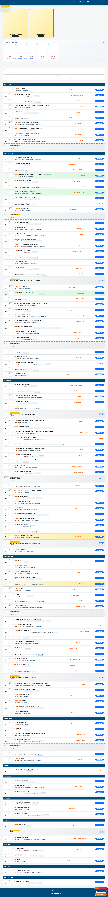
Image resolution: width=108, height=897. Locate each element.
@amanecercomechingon (46, 444)
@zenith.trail (29, 294)
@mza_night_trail (33, 754)
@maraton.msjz (29, 537)
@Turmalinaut (34, 872)
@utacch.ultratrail (36, 444)
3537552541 (28, 204)
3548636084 (35, 850)
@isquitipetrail (28, 235)
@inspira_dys (30, 269)
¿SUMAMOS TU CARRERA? (101, 891)
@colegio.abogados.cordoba (39, 364)
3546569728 (41, 685)
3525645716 (37, 439)
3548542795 (35, 741)
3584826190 (37, 793)
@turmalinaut (26, 872)
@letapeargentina (27, 803)
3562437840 (38, 274)
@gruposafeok (27, 386)
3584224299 (35, 456)
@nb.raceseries (28, 182)
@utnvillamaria (28, 252)
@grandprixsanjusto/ (29, 199)
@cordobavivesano (29, 113)
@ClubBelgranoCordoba (46, 632)
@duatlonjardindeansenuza (30, 514)
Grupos (83, 3)
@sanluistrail (32, 229)
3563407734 (40, 514)
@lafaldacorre (26, 567)
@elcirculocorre (29, 643)
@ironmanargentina (28, 573)
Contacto (92, 3)
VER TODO (100, 42)
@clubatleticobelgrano (36, 632)
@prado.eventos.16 (36, 141)
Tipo (5, 75)
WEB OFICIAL (99, 89)
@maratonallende (27, 403)
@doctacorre (31, 486)
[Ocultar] (10, 6)
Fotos (76, 3)
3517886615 (36, 246)
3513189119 (33, 193)
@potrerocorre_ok (33, 607)
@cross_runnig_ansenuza (29, 274)
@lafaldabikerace (27, 509)
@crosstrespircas (30, 358)
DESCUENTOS (5, 9)
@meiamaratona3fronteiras (29, 450)
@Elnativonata (30, 427)
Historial (88, 3)
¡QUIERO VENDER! (101, 894)
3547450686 (45, 427)
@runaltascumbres (32, 815)
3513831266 (36, 787)
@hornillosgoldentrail (30, 473)
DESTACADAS (4, 6)
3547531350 (27, 263)
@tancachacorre (28, 531)
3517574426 (40, 815)
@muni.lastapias (28, 257)
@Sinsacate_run (28, 584)
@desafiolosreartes (29, 333)
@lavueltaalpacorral (29, 793)
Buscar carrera (8, 69)
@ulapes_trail (25, 660)
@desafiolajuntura (26, 339)
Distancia (56, 75)
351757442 (36, 294)
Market (80, 3)
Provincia (23, 75)
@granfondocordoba (30, 626)
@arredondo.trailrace (36, 316)
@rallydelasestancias (29, 439)
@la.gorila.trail (25, 193)
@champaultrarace (28, 839)
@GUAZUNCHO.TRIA (28, 246)
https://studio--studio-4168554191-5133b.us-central (34, 620)
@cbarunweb (25, 90)
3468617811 (27, 671)
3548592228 (26, 526)
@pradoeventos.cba (27, 141)
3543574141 (36, 235)
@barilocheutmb (34, 707)
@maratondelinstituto (29, 408)
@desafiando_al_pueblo (30, 101)
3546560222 (55, 444)
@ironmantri (27, 551)
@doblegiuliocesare (29, 503)
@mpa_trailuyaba (27, 322)
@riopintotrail (27, 850)
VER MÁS (101, 146)
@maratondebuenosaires (40, 327)
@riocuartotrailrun (29, 170)
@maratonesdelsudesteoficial (29, 240)
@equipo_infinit (28, 456)
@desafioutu (30, 96)
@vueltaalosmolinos (24, 781)
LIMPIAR (96, 78)
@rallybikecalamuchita (30, 159)
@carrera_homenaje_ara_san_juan (30, 685)
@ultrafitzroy (28, 467)
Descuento (73, 75)
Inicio (73, 3)
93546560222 (36, 839)
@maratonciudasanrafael (30, 124)
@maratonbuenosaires (51, 327)
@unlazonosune (30, 391)
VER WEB (9, 58)
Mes (38, 75)
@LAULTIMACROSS (28, 741)
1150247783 (35, 584)
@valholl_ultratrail (33, 855)
